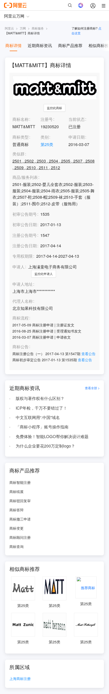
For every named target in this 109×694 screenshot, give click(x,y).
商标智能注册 (20, 482)
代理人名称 (22, 301)
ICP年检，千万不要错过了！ (41, 408)
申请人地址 (22, 284)
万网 (23, 28)
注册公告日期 (24, 246)
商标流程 (20, 318)
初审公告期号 (24, 214)
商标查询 (16, 546)
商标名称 (20, 119)
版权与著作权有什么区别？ (40, 398)
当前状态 (76, 119)
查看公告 (88, 353)
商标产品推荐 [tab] (70, 45)
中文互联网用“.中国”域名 (38, 417)
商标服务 (38, 28)
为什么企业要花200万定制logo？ (45, 446)
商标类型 (20, 137)
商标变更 (16, 528)
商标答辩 (16, 509)
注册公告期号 (24, 235)
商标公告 (20, 347)
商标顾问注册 (20, 537)
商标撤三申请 (20, 519)
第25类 (47, 144)
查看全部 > (92, 388)
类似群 (18, 154)
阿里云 (9, 28)
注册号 (47, 119)
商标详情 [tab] (13, 45)
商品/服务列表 (25, 177)
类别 (45, 137)
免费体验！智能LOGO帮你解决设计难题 (52, 436)
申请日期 (76, 137)
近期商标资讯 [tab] (40, 45)
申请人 (18, 267)
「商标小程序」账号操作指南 (42, 427)
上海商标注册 (20, 679)
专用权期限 (22, 256)
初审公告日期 (24, 224)
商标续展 (16, 491)
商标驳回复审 (20, 500)
